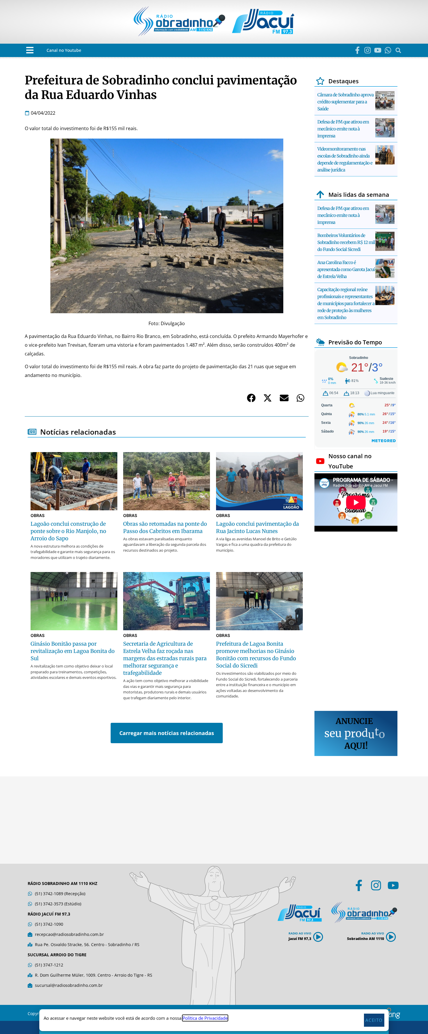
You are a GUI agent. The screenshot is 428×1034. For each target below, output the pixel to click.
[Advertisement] (355, 622)
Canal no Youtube (64, 50)
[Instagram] (367, 50)
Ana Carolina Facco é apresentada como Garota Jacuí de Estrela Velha (346, 269)
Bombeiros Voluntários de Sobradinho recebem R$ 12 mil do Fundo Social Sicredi (346, 242)
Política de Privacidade (205, 1018)
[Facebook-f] (357, 50)
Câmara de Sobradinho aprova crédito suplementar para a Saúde (345, 101)
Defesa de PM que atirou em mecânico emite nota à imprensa (343, 129)
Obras (38, 515)
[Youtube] (377, 50)
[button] (30, 50)
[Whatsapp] (388, 50)
